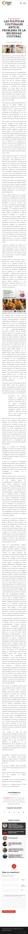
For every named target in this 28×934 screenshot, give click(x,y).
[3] (20, 415)
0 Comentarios (14, 794)
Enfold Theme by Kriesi (6, 930)
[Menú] (24, 3)
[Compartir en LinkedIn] (18, 812)
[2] (12, 256)
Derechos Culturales (17, 798)
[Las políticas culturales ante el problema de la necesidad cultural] (14, 49)
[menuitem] (20, 3)
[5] (6, 701)
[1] (7, 208)
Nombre (23, 879)
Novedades (11, 19)
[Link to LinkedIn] (25, 932)
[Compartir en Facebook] (4, 812)
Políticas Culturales (18, 802)
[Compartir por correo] (23, 812)
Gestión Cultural (10, 800)
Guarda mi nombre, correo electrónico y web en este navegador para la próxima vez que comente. (14, 896)
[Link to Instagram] (22, 932)
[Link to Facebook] (18, 932)
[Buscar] (20, 3)
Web (22, 890)
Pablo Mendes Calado (15, 42)
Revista (17, 19)
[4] (14, 683)
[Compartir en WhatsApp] (14, 812)
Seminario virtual (14, 804)
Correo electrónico (23, 886)
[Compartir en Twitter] (9, 812)
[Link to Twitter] (20, 932)
